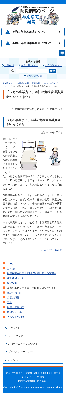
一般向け (9, 65)
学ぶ (9, 302)
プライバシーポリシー (20, 351)
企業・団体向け (29, 65)
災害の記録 (13, 297)
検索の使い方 (34, 76)
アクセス (13, 359)
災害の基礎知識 (15, 307)
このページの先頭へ (52, 250)
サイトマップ (15, 336)
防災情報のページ (40, 83)
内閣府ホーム (8, 83)
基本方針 (12, 268)
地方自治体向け (53, 65)
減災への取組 (14, 293)
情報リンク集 (14, 312)
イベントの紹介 (15, 317)
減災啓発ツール (15, 278)
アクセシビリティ (18, 328)
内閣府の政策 (23, 83)
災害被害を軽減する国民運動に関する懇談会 (31, 273)
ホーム (10, 263)
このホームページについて (23, 343)
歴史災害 (12, 283)
